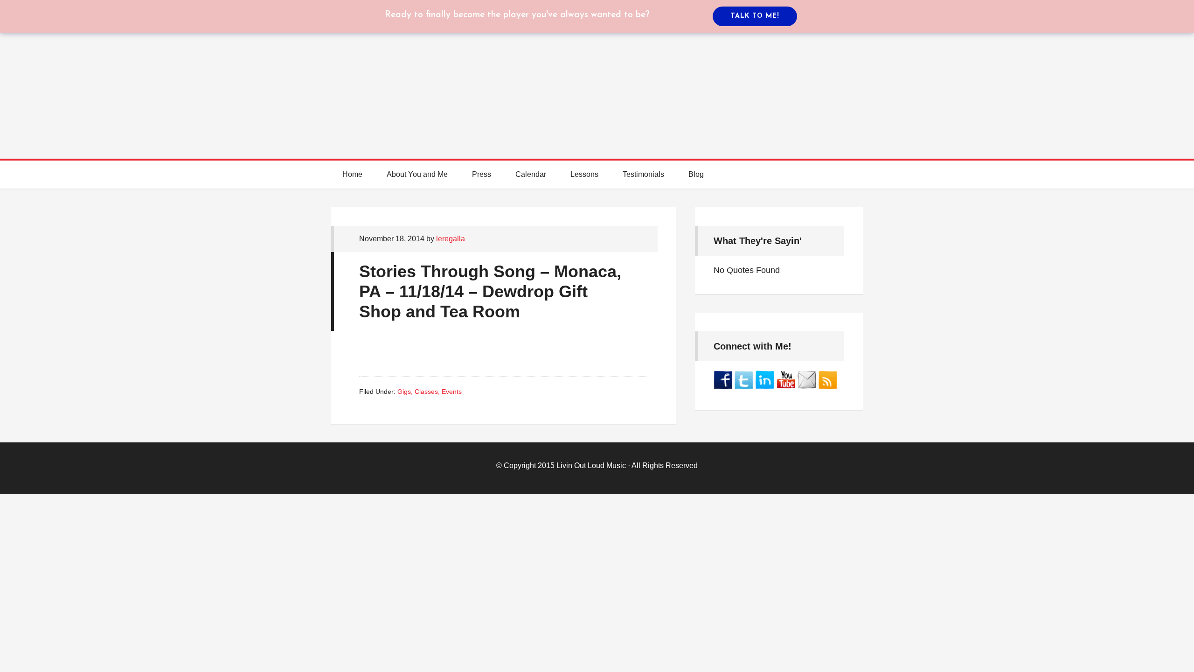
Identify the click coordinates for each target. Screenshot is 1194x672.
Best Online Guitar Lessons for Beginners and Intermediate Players (597, 70)
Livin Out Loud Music (591, 465)
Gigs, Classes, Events (429, 391)
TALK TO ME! (755, 16)
